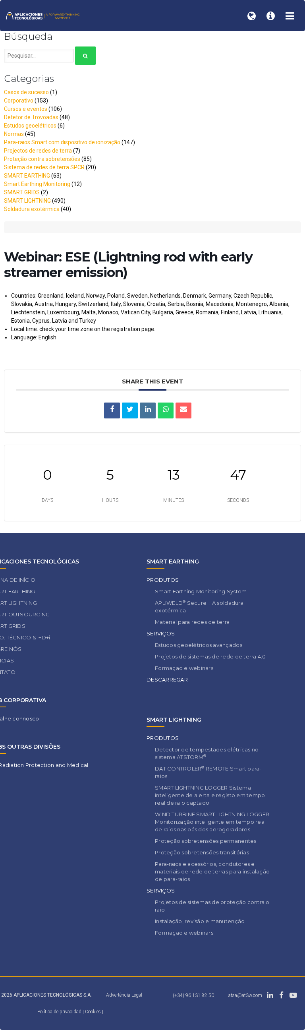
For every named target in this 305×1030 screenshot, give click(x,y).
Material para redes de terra (192, 622)
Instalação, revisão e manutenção (200, 921)
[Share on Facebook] (112, 410)
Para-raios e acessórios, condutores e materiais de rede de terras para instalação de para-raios (212, 871)
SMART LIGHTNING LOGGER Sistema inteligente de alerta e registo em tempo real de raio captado (210, 795)
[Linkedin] (148, 410)
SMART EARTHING (27, 175)
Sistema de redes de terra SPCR (44, 167)
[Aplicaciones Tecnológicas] (42, 15)
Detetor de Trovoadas (31, 117)
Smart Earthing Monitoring (37, 184)
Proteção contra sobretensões (42, 159)
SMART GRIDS (22, 192)
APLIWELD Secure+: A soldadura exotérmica (199, 606)
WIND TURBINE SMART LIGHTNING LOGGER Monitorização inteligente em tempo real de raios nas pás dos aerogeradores (212, 822)
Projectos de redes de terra (38, 150)
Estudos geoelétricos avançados (198, 645)
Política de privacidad (60, 1012)
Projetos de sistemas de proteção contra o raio (212, 906)
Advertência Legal (124, 995)
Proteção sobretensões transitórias (202, 852)
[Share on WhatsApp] (166, 410)
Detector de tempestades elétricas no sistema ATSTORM (207, 753)
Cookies (93, 1012)
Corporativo (18, 100)
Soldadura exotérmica (32, 209)
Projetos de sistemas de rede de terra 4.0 (210, 656)
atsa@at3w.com (245, 995)
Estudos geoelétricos (30, 125)
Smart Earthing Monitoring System (201, 591)
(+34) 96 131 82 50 (193, 995)
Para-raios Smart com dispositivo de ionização (62, 142)
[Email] (183, 410)
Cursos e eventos (25, 109)
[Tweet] (130, 410)
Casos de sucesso (26, 92)
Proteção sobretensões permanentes (206, 841)
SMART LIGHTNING (27, 200)
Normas (14, 134)
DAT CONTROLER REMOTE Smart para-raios (208, 772)
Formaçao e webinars (184, 668)
